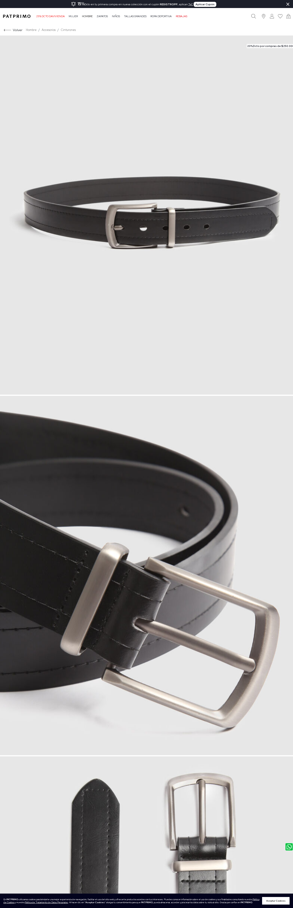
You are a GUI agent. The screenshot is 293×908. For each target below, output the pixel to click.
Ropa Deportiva (161, 16)
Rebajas (181, 16)
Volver (17, 30)
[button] (263, 16)
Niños (116, 16)
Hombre (87, 16)
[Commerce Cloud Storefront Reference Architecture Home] (16, 16)
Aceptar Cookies (275, 900)
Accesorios (49, 30)
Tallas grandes (135, 16)
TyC (190, 4)
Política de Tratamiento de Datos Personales (46, 902)
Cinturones (68, 30)
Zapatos (102, 16)
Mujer (73, 16)
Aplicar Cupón (204, 4)
